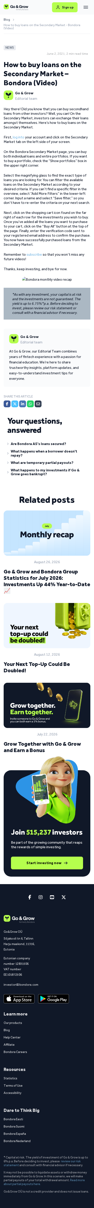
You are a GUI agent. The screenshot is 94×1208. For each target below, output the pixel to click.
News (9, 48)
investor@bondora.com (21, 984)
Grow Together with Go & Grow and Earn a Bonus (42, 746)
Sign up (68, 7)
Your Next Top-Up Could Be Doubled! (37, 667)
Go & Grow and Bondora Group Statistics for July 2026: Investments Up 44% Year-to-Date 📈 (47, 581)
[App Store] (19, 999)
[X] (14, 403)
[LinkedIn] (22, 403)
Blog (7, 19)
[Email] (38, 403)
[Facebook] (7, 403)
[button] (47, 445)
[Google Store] (53, 999)
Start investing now (44, 863)
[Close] (86, 7)
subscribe (34, 254)
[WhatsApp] (30, 403)
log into (18, 137)
